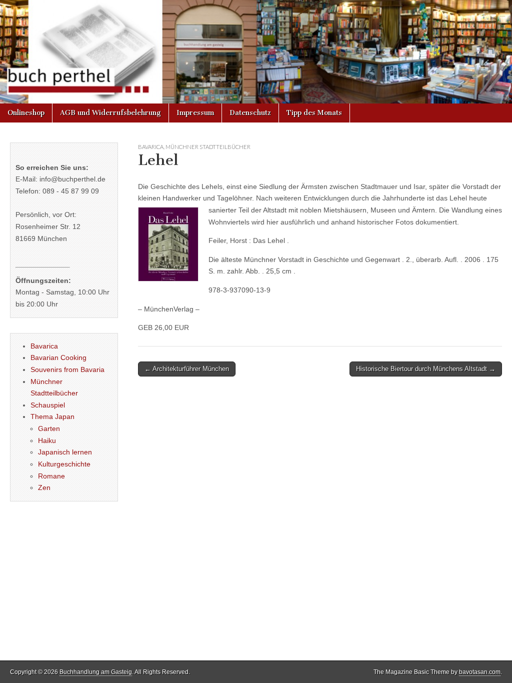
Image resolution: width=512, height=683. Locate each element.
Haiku (47, 440)
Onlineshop (26, 112)
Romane (51, 476)
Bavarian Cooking (58, 358)
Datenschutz (250, 112)
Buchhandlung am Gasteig (96, 672)
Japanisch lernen (65, 452)
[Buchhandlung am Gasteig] (256, 52)
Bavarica (151, 147)
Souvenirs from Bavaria (67, 370)
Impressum (195, 112)
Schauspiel (47, 405)
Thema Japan (52, 416)
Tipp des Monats (314, 112)
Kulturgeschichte (64, 464)
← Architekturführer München (186, 368)
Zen (44, 488)
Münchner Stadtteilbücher (208, 147)
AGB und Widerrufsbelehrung (110, 112)
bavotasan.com (479, 672)
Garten (49, 428)
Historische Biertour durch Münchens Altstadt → (426, 368)
